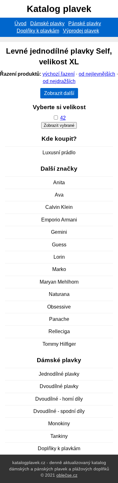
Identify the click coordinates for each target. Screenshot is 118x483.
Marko (59, 269)
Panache (59, 319)
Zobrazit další (59, 93)
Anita (59, 182)
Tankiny (59, 436)
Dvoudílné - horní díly (59, 399)
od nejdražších (59, 81)
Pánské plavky (84, 23)
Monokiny (59, 423)
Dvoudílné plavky (59, 386)
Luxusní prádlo (59, 152)
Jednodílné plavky (59, 374)
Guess (59, 244)
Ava (59, 194)
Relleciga (59, 331)
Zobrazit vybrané (59, 125)
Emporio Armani (59, 219)
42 (63, 118)
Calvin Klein (59, 207)
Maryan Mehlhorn (59, 282)
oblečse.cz (66, 475)
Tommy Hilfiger (59, 344)
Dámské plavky (47, 23)
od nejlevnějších (97, 74)
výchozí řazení (58, 74)
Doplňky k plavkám (38, 30)
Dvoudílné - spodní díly (59, 411)
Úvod (20, 23)
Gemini (59, 232)
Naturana (59, 294)
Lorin (59, 257)
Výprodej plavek (81, 30)
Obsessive (59, 306)
